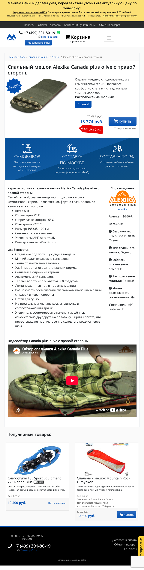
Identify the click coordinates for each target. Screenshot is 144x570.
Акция (14, 86)
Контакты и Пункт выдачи (79, 25)
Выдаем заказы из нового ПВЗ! (30, 12)
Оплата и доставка (49, 25)
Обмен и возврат (109, 25)
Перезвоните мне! (38, 42)
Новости (29, 25)
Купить (124, 121)
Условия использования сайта (72, 560)
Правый (83, 104)
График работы (49, 36)
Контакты (130, 549)
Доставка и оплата (124, 540)
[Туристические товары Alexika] (122, 197)
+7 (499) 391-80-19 (39, 32)
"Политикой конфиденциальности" (120, 15)
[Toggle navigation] (109, 38)
